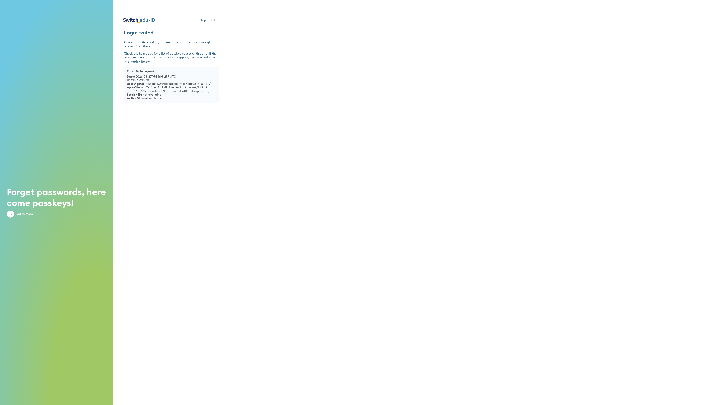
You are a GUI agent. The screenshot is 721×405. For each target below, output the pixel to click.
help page (146, 53)
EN (213, 20)
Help (203, 20)
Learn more (24, 213)
